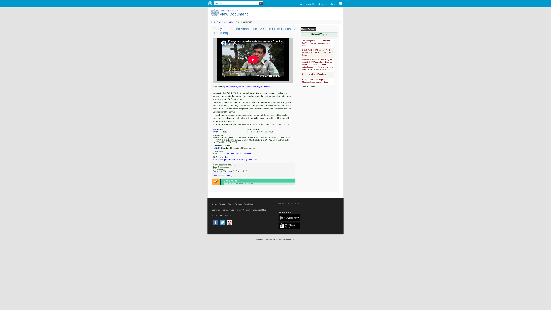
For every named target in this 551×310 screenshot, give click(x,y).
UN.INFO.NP (274, 239)
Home (301, 4)
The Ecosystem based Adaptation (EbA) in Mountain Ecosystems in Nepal (316, 43)
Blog (314, 4)
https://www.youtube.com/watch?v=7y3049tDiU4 (248, 86)
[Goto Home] (210, 5)
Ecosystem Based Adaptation (314, 74)
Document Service (227, 22)
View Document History (222, 176)
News (308, 4)
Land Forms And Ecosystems (237, 154)
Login (333, 4)
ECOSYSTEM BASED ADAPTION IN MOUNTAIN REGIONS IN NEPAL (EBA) (317, 52)
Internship (322, 4)
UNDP (216, 132)
